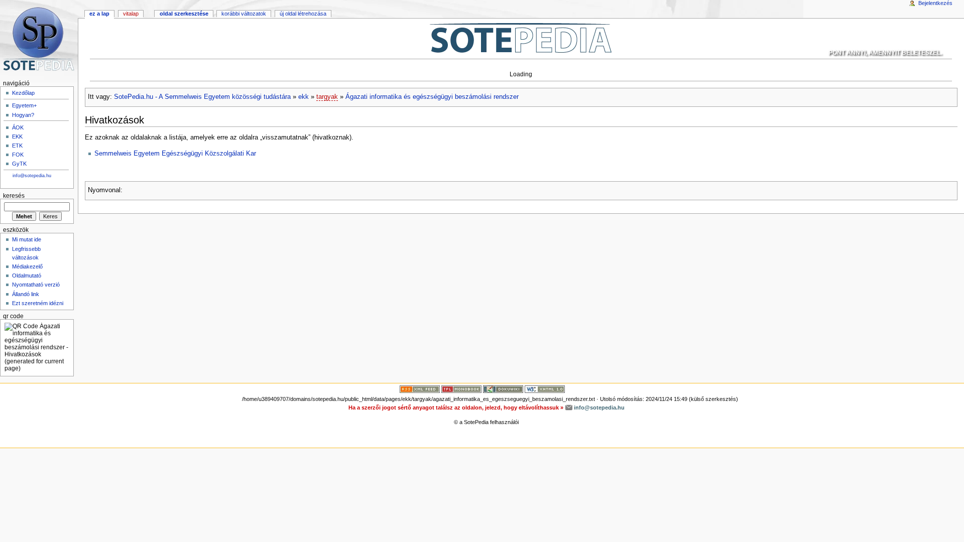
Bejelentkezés (935, 3)
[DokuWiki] (503, 389)
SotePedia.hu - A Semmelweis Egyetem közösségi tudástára (202, 96)
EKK (17, 136)
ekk (303, 96)
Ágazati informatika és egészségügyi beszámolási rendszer (432, 96)
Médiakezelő (27, 266)
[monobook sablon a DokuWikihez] (461, 389)
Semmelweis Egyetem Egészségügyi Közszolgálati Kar (175, 153)
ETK (17, 146)
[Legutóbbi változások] (420, 389)
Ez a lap (99, 14)
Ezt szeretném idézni (37, 303)
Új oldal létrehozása (303, 14)
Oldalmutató (26, 276)
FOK (18, 155)
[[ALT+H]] (39, 39)
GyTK (19, 164)
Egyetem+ (24, 105)
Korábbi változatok (243, 14)
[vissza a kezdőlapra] (521, 37)
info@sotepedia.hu (32, 175)
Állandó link (25, 294)
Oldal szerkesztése (184, 14)
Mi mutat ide (26, 239)
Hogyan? (23, 115)
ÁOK (18, 127)
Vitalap (131, 14)
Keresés (14, 196)
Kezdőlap (23, 93)
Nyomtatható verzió (36, 285)
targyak (327, 96)
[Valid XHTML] (545, 389)
